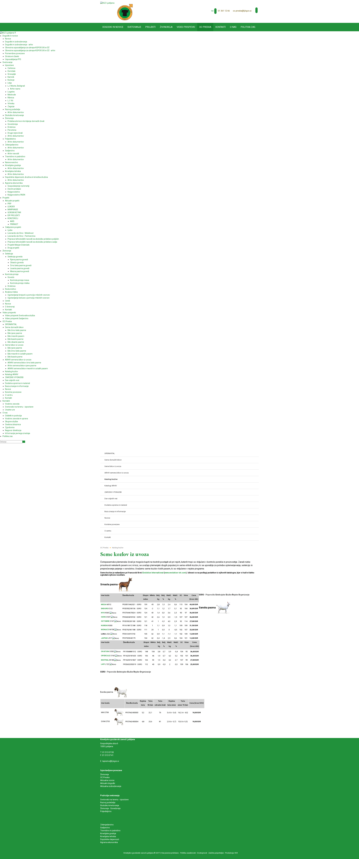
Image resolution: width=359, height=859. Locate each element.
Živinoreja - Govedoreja (110, 808)
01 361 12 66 (224, 11)
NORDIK (104, 625)
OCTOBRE (105, 621)
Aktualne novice (107, 780)
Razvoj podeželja (107, 802)
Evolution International (153, 573)
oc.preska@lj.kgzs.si (242, 11)
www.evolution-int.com (175, 573)
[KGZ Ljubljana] (107, 3)
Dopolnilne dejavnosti (109, 839)
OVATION (105, 651)
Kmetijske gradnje (108, 833)
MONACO (105, 629)
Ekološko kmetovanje (109, 805)
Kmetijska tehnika (108, 836)
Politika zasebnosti (188, 853)
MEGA (103, 604)
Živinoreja (104, 774)
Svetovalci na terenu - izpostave (114, 799)
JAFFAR (104, 638)
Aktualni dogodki (107, 783)
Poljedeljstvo (105, 811)
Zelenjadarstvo (107, 825)
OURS (103, 617)
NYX (103, 613)
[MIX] (119, 712)
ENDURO (104, 608)
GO (23, 442)
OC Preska (105, 777)
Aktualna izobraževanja (110, 786)
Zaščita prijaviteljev (216, 853)
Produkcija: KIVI (231, 853)
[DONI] (119, 721)
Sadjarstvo (105, 827)
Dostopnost (202, 853)
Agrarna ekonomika (109, 842)
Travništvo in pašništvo (110, 830)
